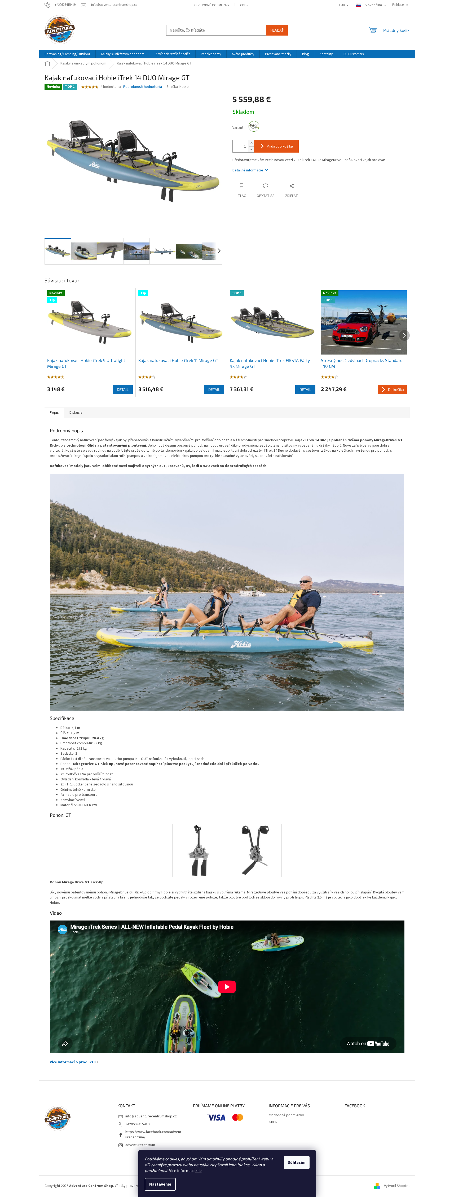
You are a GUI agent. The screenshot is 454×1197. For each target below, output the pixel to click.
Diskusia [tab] (75, 412)
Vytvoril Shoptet (397, 1186)
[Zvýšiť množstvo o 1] (251, 143)
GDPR (244, 5)
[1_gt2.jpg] (255, 850)
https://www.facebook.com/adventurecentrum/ (153, 1134)
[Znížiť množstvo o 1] (251, 149)
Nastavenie (160, 1184)
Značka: (177, 86)
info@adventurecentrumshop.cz (151, 1116)
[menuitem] (67, 54)
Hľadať (277, 30)
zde (198, 1171)
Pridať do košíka (280, 146)
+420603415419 (137, 1124)
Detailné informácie (247, 170)
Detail (123, 389)
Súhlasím (297, 1162)
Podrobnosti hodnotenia (142, 86)
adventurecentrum (140, 1145)
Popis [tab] (54, 412)
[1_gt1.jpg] (199, 850)
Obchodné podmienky (212, 5)
